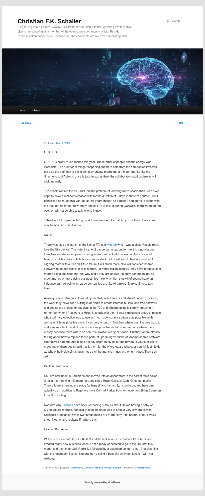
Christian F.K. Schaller (49, 21)
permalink (145, 467)
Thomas (67, 405)
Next (183, 123)
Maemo (112, 244)
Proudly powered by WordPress (102, 482)
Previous (24, 123)
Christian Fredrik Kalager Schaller (103, 467)
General (75, 467)
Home (22, 110)
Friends (36, 110)
